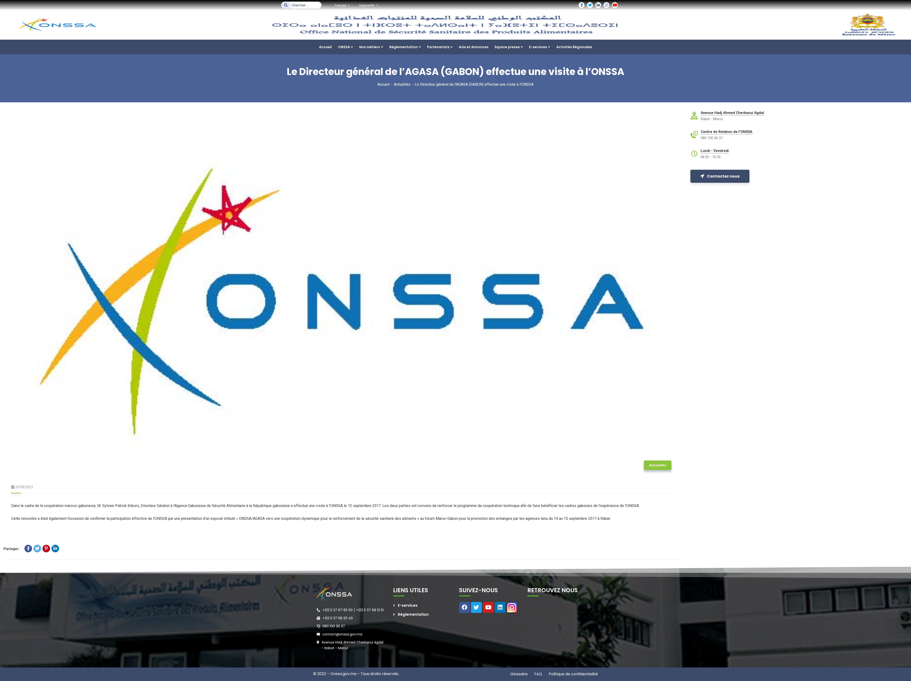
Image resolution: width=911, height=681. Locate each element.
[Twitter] (37, 548)
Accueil (383, 84)
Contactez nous (723, 176)
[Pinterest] (46, 548)
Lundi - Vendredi (715, 151)
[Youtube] (488, 607)
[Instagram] (512, 607)
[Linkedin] (500, 607)
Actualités (402, 84)
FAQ (537, 674)
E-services (408, 605)
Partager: (11, 549)
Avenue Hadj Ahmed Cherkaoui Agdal (732, 113)
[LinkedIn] (55, 548)
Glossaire (519, 674)
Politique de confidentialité (573, 674)
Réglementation (413, 614)
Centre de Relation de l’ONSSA (726, 132)
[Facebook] (28, 548)
